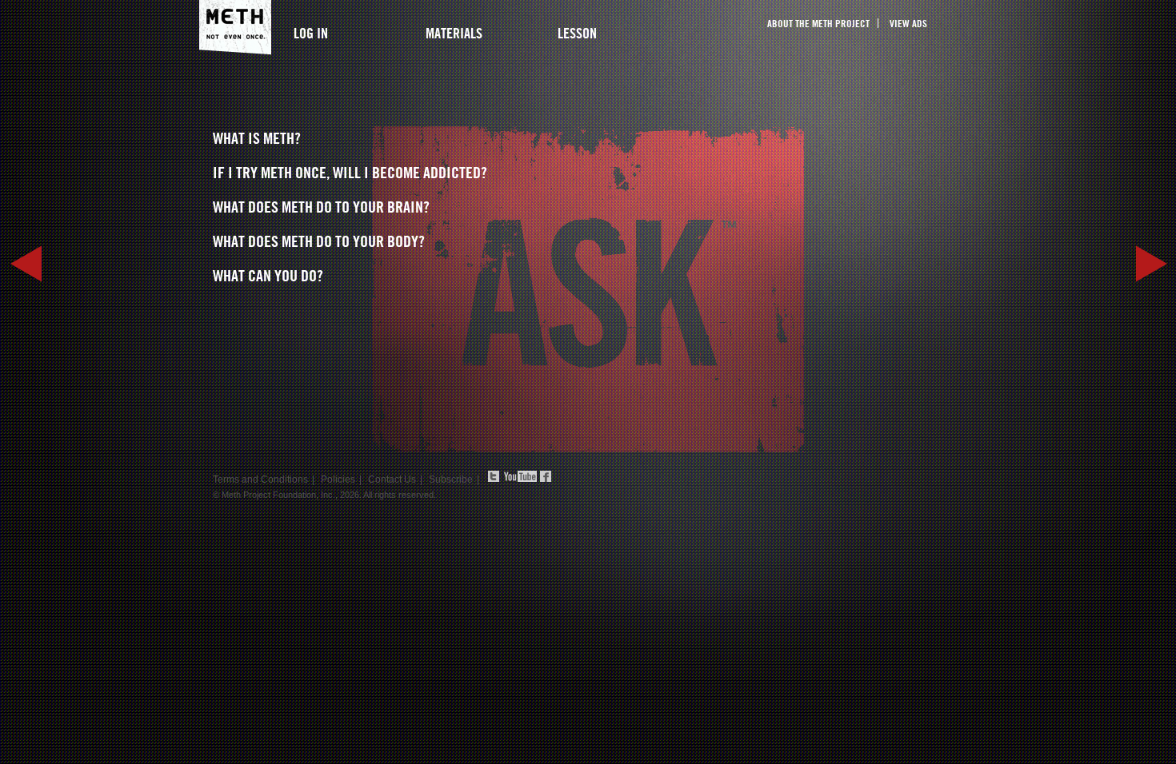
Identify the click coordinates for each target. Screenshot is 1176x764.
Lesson (577, 33)
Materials (454, 33)
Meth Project (235, 27)
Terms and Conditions (260, 479)
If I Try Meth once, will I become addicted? (350, 172)
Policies (338, 479)
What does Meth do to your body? (319, 241)
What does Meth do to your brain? (321, 207)
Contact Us (392, 479)
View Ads (908, 23)
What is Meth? (257, 138)
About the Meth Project (818, 23)
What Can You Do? (268, 275)
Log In (311, 33)
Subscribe (451, 479)
